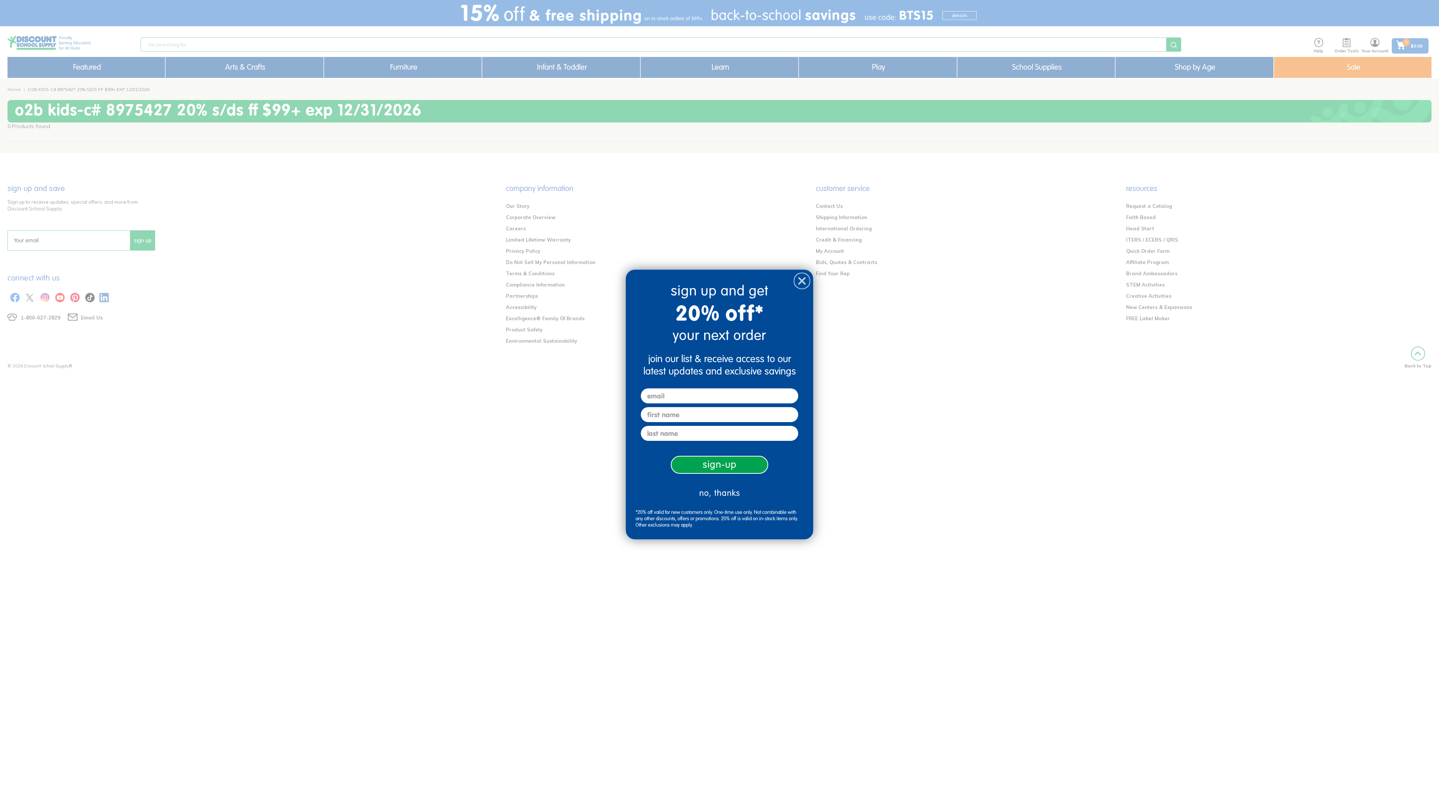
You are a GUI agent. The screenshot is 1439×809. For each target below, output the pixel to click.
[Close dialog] (801, 280)
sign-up (720, 464)
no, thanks (719, 493)
